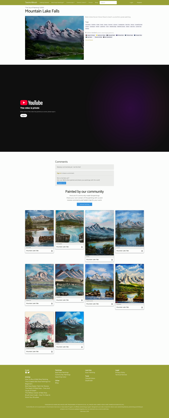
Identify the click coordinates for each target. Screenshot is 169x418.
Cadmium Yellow (101, 35)
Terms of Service (121, 375)
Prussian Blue (138, 35)
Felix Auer (83, 411)
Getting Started (44, 2)
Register (139, 2)
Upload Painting (84, 204)
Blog (96, 2)
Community (69, 2)
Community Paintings (62, 375)
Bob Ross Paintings (57, 2)
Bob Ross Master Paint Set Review (37, 386)
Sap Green (89, 37)
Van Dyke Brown (108, 37)
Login (131, 2)
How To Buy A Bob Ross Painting (36, 379)
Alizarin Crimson (91, 35)
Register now (61, 183)
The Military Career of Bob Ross (36, 393)
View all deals (89, 40)
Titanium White (98, 37)
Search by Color (60, 377)
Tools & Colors (81, 2)
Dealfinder (89, 380)
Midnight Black (111, 35)
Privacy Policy (120, 372)
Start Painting (90, 372)
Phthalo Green (129, 35)
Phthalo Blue (121, 35)
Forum (91, 2)
